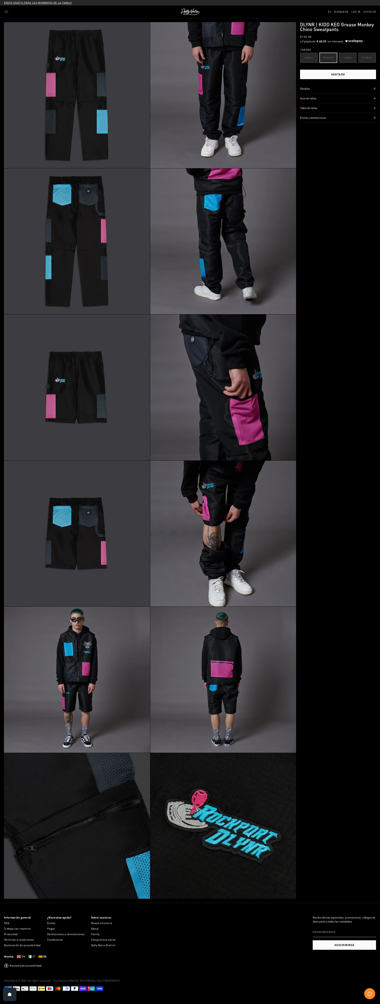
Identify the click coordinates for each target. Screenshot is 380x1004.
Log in (356, 11)
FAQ (6, 923)
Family (95, 934)
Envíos (51, 923)
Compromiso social (103, 939)
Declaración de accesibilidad (22, 945)
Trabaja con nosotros (17, 928)
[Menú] (6, 11)
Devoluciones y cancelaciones (66, 934)
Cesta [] (370, 11)
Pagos (51, 928)
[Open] (9, 994)
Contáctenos (55, 939)
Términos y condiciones (19, 939)
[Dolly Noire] (190, 12)
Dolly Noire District (103, 945)
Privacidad (11, 934)
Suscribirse (344, 945)
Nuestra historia (101, 923)
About (95, 928)
